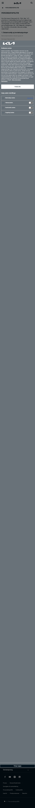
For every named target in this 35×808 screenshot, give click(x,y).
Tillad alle (17, 86)
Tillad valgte (17, 766)
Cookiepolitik (4, 81)
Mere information (16, 79)
